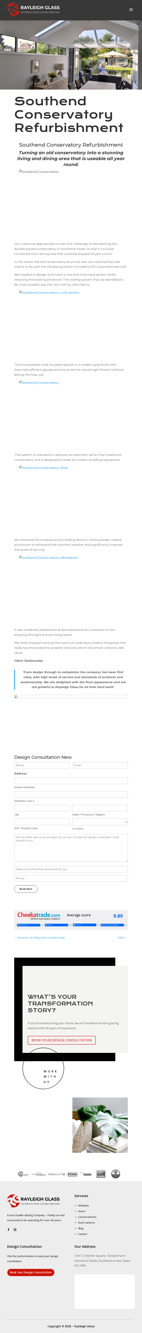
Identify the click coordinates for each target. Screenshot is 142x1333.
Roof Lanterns (86, 1222)
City (16, 814)
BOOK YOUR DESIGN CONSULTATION (62, 1040)
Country (77, 828)
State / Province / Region (88, 814)
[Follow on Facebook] (8, 1229)
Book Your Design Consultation (31, 1272)
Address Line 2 (24, 800)
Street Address (24, 787)
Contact (82, 1234)
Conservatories (87, 1217)
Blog (80, 1228)
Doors (82, 1211)
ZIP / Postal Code (26, 828)
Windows (83, 1205)
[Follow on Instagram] (14, 1229)
